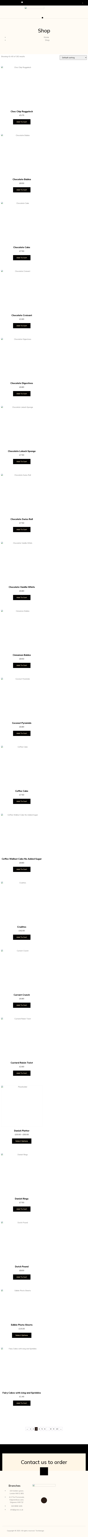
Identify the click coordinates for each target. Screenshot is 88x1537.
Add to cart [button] (21, 122)
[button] (22, 2)
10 (57, 1429)
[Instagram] (44, 1500)
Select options (21, 1141)
